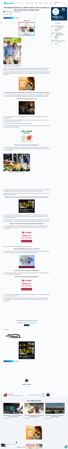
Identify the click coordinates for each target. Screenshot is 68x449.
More (51, 3)
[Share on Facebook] (5, 18)
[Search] (62, 3)
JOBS (17, 3)
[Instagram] (56, 2)
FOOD (32, 3)
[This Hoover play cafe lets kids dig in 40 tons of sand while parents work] (34, 408)
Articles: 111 (27, 386)
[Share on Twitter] (12, 18)
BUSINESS (22, 3)
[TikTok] (59, 2)
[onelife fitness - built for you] (27, 83)
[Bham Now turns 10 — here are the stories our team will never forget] (13, 408)
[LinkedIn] (57, 2)
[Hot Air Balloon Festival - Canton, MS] (27, 261)
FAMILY (36, 3)
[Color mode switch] (64, 3)
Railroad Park (56, 36)
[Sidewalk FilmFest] (27, 206)
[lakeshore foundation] (27, 28)
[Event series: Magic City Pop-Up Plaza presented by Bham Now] (60, 32)
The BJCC (56, 43)
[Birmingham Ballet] (34, 446)
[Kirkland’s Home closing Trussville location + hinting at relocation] (55, 408)
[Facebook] (54, 2)
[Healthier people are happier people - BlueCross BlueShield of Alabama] (59, 13)
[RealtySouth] (27, 237)
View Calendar (58, 45)
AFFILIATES (46, 3)
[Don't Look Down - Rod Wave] (27, 107)
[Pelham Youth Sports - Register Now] (27, 135)
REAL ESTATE (41, 3)
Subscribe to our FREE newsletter (29, 322)
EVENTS (27, 3)
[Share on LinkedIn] (8, 18)
